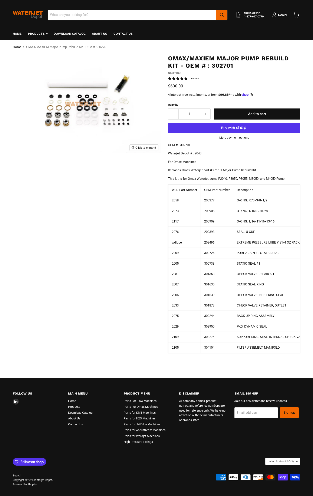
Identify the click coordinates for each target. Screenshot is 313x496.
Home (17, 33)
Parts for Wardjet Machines (142, 436)
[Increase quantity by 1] (205, 113)
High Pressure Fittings (138, 441)
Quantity (173, 104)
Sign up (289, 412)
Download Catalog (70, 33)
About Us (99, 33)
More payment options (234, 137)
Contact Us (123, 33)
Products (37, 33)
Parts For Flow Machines (140, 401)
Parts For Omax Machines (141, 406)
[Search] (221, 15)
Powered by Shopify (25, 484)
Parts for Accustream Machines (144, 430)
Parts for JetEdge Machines (142, 424)
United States (281, 461)
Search (17, 475)
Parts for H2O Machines (139, 418)
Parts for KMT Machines (140, 412)
